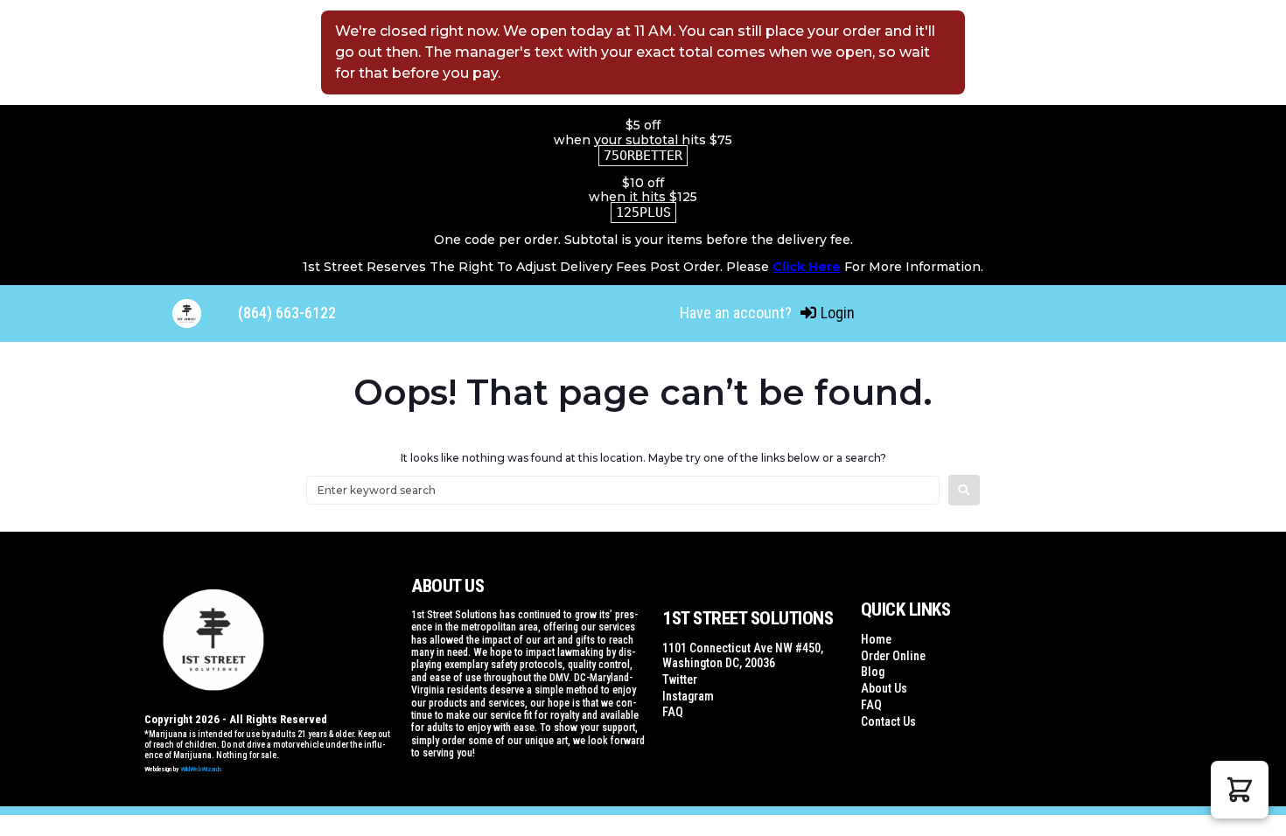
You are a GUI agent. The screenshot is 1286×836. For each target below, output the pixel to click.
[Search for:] (623, 490)
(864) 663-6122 (287, 312)
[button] (1240, 790)
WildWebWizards (201, 769)
